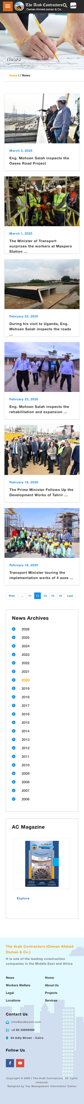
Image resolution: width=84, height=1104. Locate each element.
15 (60, 596)
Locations (13, 1001)
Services (51, 1001)
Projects (51, 993)
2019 (25, 689)
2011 (25, 757)
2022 (25, 663)
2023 (25, 655)
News (10, 978)
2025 (25, 638)
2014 (25, 731)
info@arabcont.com (26, 1022)
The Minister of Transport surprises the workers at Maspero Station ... (40, 246)
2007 (25, 791)
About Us (52, 985)
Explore (23, 899)
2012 (25, 748)
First (12, 596)
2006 (25, 799)
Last (70, 596)
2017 (25, 706)
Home (13, 75)
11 (29, 596)
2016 (25, 714)
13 (45, 596)
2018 (25, 697)
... (22, 596)
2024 (25, 646)
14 (52, 596)
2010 (25, 765)
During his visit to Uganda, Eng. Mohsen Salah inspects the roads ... (40, 329)
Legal (10, 993)
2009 (25, 774)
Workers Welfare (18, 985)
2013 (25, 740)
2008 (25, 782)
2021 (25, 672)
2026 (25, 629)
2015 (25, 723)
